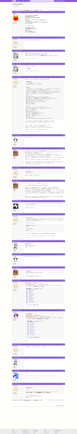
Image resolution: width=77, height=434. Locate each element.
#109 (27, 302)
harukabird (15, 372)
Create (18, 1)
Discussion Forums (15, 10)
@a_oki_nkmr (46, 235)
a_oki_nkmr (15, 203)
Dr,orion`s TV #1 (32, 207)
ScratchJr (56, 432)
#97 (27, 296)
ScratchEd (56, 431)
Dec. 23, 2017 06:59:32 (17, 241)
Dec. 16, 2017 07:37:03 (17, 167)
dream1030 (15, 39)
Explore (23, 1)
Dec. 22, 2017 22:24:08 (17, 214)
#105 (27, 301)
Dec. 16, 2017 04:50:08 (17, 135)
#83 (27, 290)
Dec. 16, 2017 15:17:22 (17, 180)
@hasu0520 (31, 302)
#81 (27, 289)
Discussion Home (16, 6)
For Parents (14, 432)
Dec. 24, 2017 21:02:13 (17, 344)
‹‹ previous (50, 10)
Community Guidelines (26, 431)
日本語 (21, 10)
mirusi (14, 137)
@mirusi (30, 292)
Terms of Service (46, 431)
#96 (27, 295)
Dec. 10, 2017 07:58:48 (17, 12)
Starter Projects (35, 431)
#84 (27, 292)
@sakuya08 (31, 293)
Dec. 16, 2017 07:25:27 (17, 148)
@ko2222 (30, 298)
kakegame (15, 52)
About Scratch (14, 431)
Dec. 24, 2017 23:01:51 (17, 370)
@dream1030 (31, 289)
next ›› (64, 10)
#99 (27, 297)
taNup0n (14, 13)
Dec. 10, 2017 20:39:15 (17, 37)
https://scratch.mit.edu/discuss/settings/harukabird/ (33, 396)
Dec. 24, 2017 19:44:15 (17, 280)
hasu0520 (14, 150)
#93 (27, 293)
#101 (27, 299)
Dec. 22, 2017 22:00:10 (17, 201)
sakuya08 (14, 312)
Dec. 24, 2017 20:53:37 (17, 310)
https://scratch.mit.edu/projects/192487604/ (33, 164)
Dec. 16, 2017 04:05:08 (17, 77)
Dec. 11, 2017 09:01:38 (17, 63)
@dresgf (30, 296)
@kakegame (42, 285)
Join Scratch (58, 1)
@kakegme (31, 290)
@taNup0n (31, 299)
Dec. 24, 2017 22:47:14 (17, 357)
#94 (27, 294)
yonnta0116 (15, 243)
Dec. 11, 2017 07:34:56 (17, 50)
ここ (51, 235)
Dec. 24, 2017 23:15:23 (17, 384)
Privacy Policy (46, 432)
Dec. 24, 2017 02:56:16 (17, 267)
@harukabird (31, 295)
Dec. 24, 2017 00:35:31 (17, 254)
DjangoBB (62, 405)
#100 (27, 298)
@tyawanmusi (31, 297)
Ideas (27, 1)
